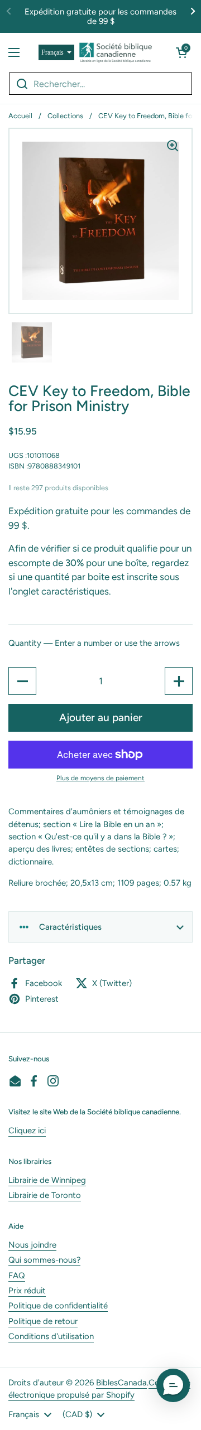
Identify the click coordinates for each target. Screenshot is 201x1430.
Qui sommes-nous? (44, 1260)
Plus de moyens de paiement (100, 778)
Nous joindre (32, 1245)
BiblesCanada (121, 1383)
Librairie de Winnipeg (47, 1180)
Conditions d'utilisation (51, 1336)
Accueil (20, 116)
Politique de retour (43, 1321)
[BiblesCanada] (115, 52)
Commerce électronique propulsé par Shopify (99, 1389)
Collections (65, 116)
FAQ (16, 1275)
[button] (181, 52)
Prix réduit (27, 1291)
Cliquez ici (27, 1130)
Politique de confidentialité (58, 1306)
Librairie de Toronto (44, 1195)
